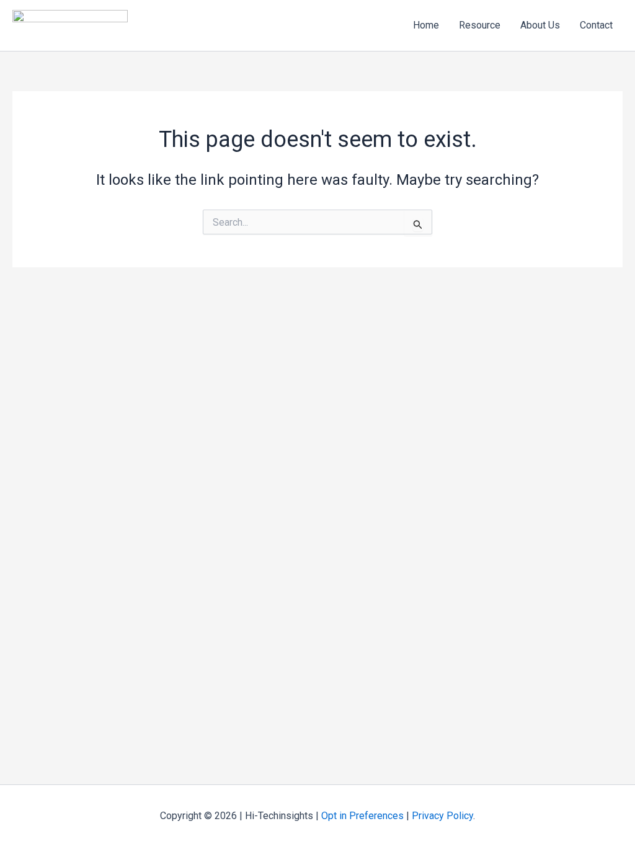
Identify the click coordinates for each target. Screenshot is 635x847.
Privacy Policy (442, 816)
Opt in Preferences (362, 816)
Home (426, 25)
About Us (540, 25)
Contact (596, 25)
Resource (479, 25)
